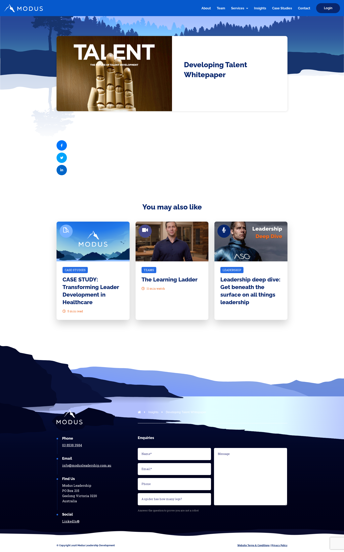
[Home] (194, 8)
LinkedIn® (70, 521)
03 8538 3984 (72, 445)
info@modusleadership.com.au (86, 465)
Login (328, 8)
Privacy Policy (279, 545)
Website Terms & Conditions (253, 545)
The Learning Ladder (169, 279)
